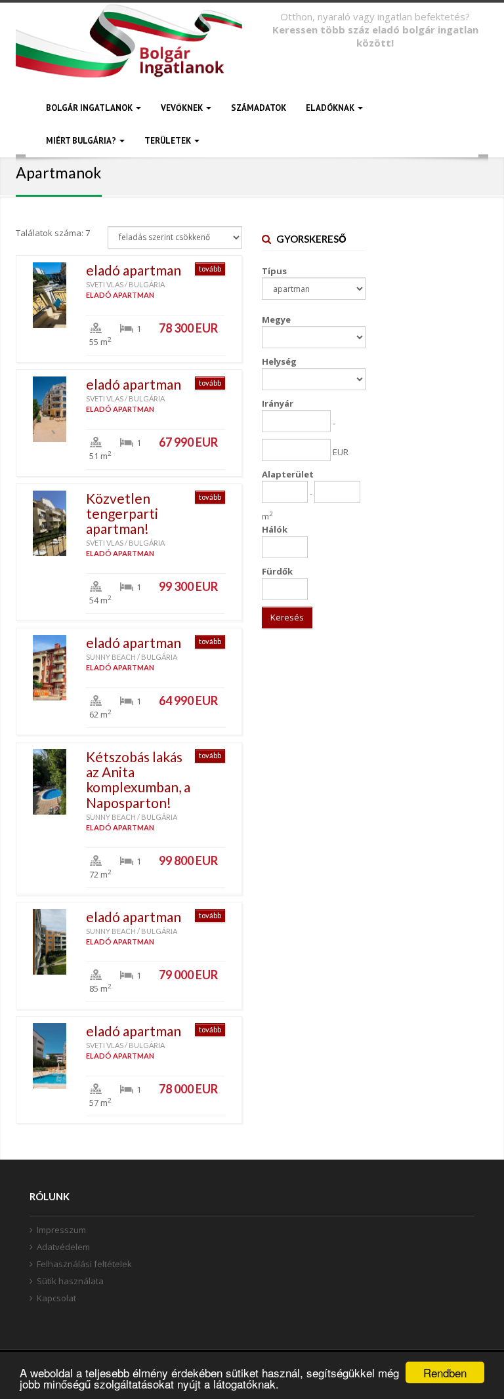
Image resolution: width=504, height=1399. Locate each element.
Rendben (445, 1372)
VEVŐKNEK (183, 107)
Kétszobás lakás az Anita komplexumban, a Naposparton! (138, 779)
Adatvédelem (63, 1247)
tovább (210, 268)
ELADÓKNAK (331, 107)
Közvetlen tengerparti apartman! (122, 513)
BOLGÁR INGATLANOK (90, 107)
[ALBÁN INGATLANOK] (129, 57)
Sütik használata (70, 1281)
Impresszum (61, 1230)
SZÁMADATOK (258, 107)
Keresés (287, 617)
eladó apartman (133, 270)
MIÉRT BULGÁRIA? (82, 140)
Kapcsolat (56, 1298)
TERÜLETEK (168, 140)
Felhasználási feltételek (84, 1264)
